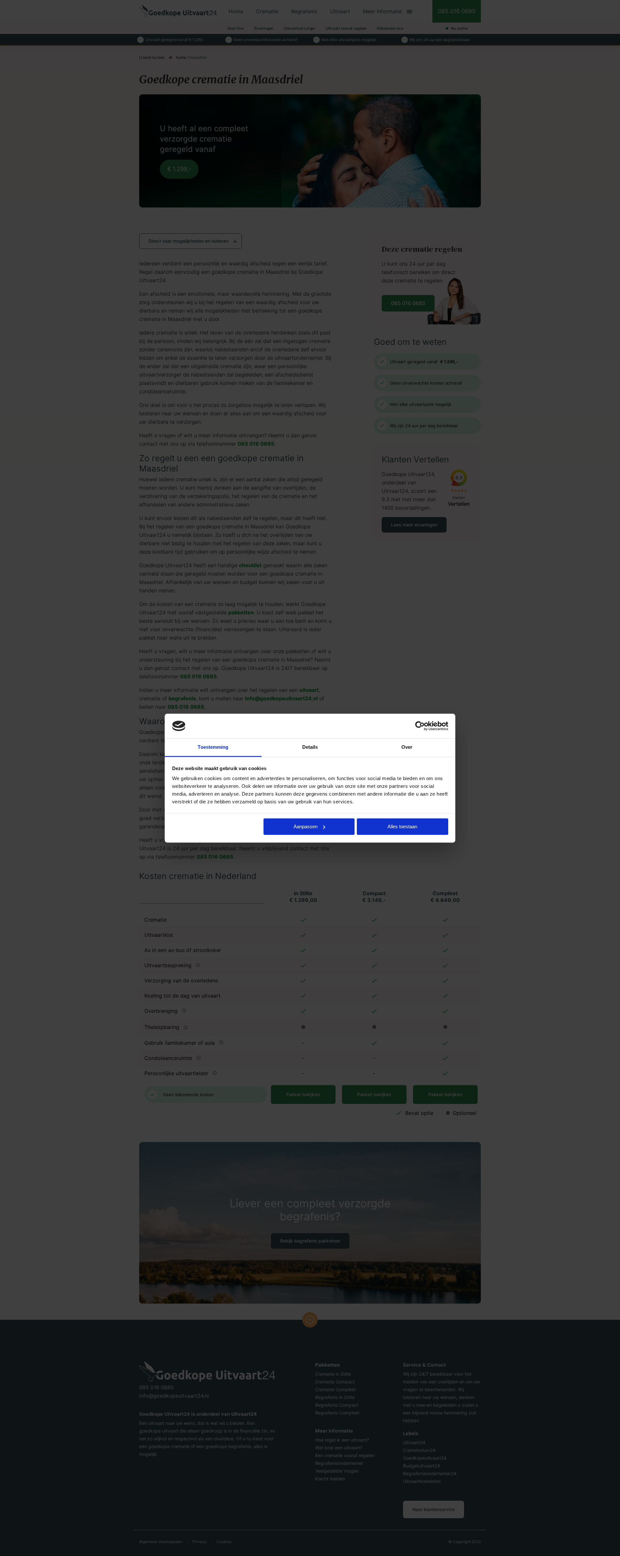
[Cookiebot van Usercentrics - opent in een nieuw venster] (420, 726)
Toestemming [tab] (213, 747)
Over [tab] (406, 747)
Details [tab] (310, 747)
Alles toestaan (402, 826)
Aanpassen (305, 826)
